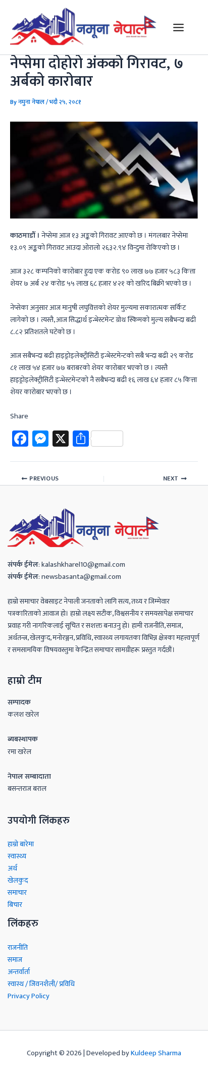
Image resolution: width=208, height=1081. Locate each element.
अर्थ (12, 868)
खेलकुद (18, 881)
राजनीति (18, 948)
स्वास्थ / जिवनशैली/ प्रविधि (41, 984)
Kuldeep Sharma (156, 1053)
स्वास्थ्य (17, 856)
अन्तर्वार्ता (19, 972)
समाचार (17, 893)
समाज (15, 960)
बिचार (15, 905)
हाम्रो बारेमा (21, 844)
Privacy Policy (28, 996)
